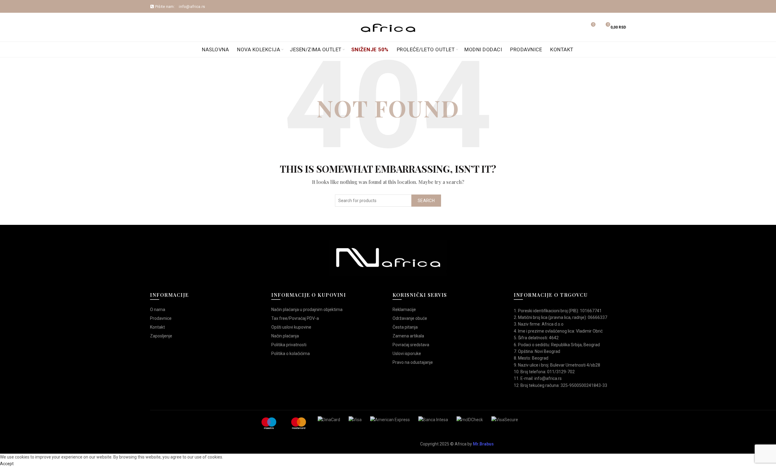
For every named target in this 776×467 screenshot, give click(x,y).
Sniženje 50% (370, 49)
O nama (157, 309)
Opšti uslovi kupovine (291, 327)
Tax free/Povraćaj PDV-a (295, 318)
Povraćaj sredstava (411, 344)
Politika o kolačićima (290, 353)
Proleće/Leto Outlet (426, 49)
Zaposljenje (161, 335)
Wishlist (593, 24)
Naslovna (215, 49)
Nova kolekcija (258, 49)
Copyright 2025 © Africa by (457, 444)
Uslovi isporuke (407, 353)
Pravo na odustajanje (413, 362)
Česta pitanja (405, 327)
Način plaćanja (285, 335)
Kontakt (562, 49)
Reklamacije (404, 309)
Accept (7, 463)
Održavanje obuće (410, 318)
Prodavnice (526, 49)
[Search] (576, 27)
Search (426, 200)
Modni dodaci (483, 49)
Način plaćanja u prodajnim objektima (307, 309)
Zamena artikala (408, 335)
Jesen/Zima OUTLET (316, 49)
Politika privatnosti (288, 344)
